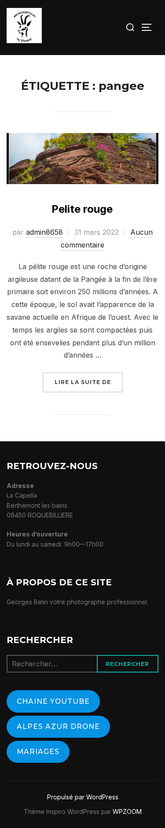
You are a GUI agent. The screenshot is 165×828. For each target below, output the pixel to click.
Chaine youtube (53, 701)
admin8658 (44, 232)
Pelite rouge (82, 209)
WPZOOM (127, 811)
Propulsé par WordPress (82, 797)
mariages (38, 751)
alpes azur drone (58, 726)
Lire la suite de (89, 381)
